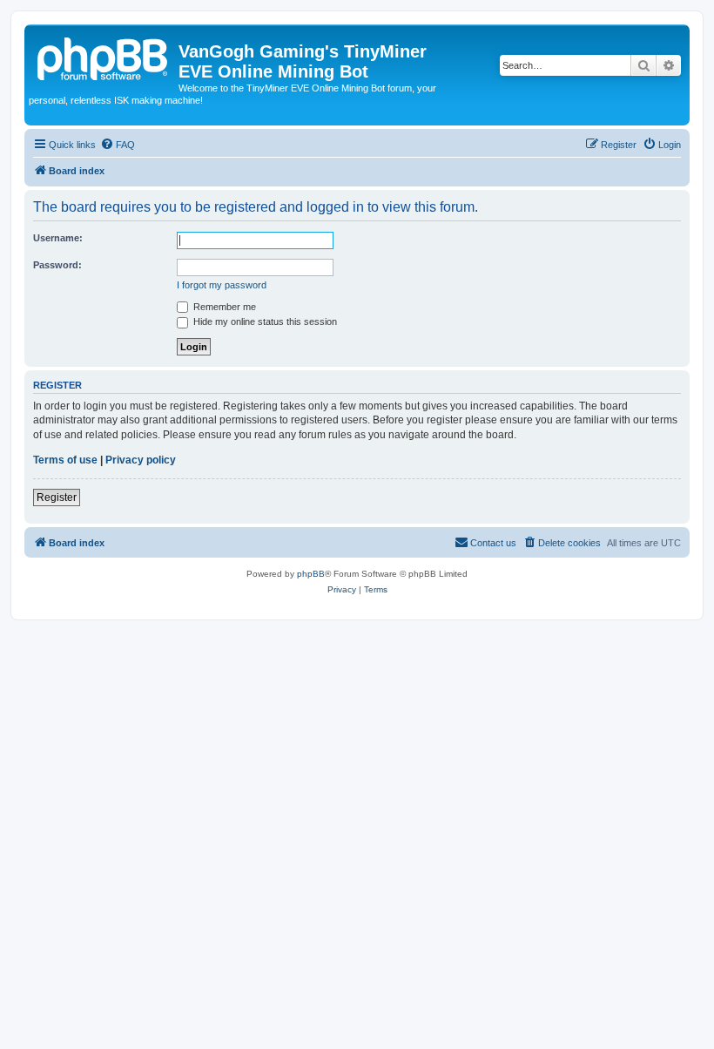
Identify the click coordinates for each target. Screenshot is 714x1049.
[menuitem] (117, 144)
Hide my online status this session (264, 321)
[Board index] (103, 57)
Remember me (223, 306)
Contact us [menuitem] (493, 543)
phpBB (311, 574)
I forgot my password (221, 285)
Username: (58, 238)
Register (57, 497)
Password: (57, 265)
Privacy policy (140, 460)
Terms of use (65, 460)
